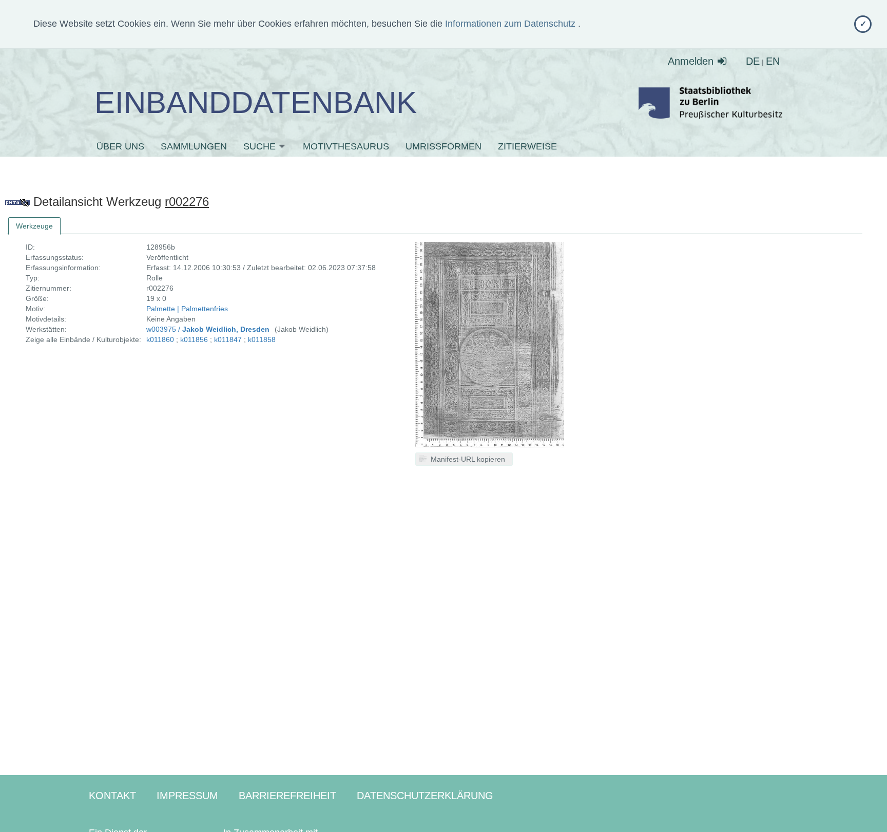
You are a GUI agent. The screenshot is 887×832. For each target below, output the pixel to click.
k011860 (160, 339)
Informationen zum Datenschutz (511, 23)
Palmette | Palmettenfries (187, 309)
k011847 (228, 339)
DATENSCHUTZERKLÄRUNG (425, 795)
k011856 (194, 339)
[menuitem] (128, 146)
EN (773, 61)
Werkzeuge (34, 226)
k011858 (262, 339)
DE (753, 61)
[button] (464, 459)
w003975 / (207, 329)
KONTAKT (112, 795)
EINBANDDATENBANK (255, 102)
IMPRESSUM (187, 795)
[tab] (34, 226)
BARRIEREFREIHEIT (287, 795)
